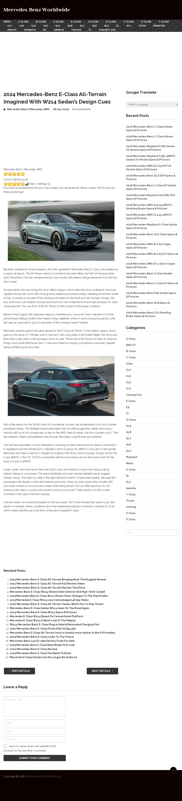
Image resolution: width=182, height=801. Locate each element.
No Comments (81, 109)
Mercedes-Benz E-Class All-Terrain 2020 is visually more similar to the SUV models (62, 632)
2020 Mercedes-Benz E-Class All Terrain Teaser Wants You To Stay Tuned (56, 604)
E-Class (76, 21)
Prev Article (20, 671)
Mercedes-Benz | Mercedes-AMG (28, 109)
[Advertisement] (91, 58)
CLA (9, 25)
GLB (70, 25)
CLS (33, 25)
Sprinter (159, 25)
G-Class (111, 21)
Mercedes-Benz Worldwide (37, 10)
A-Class (23, 21)
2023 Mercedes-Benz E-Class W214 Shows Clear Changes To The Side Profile (59, 595)
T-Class (164, 21)
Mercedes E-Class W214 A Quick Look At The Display (43, 620)
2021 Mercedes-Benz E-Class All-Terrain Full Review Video (47, 583)
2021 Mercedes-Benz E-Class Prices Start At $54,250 (43, 628)
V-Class (129, 21)
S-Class (93, 21)
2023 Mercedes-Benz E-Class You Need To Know (40, 653)
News (7, 21)
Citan (142, 25)
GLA (57, 25)
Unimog (59, 29)
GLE (94, 25)
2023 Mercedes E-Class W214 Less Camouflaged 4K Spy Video (49, 600)
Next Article (101, 671)
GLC (82, 25)
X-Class (146, 21)
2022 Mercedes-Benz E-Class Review (33, 649)
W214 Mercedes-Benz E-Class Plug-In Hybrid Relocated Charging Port (54, 624)
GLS (106, 25)
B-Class (41, 21)
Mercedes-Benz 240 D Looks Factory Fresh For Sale (42, 640)
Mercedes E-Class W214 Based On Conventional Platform (46, 616)
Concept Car (107, 29)
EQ (44, 29)
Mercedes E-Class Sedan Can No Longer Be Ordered (43, 657)
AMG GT (12, 29)
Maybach (30, 29)
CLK (45, 25)
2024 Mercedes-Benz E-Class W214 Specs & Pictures (43, 612)
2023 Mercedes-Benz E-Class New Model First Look (42, 645)
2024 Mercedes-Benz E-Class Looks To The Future (42, 636)
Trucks (76, 29)
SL (117, 25)
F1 (90, 29)
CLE (21, 25)
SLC (129, 25)
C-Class (58, 21)
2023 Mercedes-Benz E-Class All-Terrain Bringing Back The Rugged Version (58, 579)
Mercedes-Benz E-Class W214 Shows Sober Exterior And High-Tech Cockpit (57, 591)
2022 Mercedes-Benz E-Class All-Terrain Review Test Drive (47, 587)
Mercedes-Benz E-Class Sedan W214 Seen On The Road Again (49, 608)
